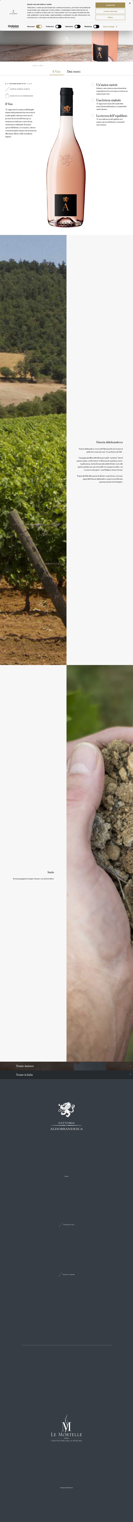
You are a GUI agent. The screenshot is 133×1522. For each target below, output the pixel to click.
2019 (75, 65)
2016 (93, 65)
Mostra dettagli (108, 26)
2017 (87, 65)
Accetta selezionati (110, 11)
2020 (70, 65)
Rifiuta (110, 17)
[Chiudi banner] (130, 3)
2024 (47, 65)
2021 (64, 65)
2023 (52, 65)
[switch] (58, 26)
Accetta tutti (110, 5)
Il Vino (35, 65)
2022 (58, 65)
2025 (41, 65)
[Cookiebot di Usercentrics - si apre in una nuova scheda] (13, 26)
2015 (98, 65)
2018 (81, 65)
